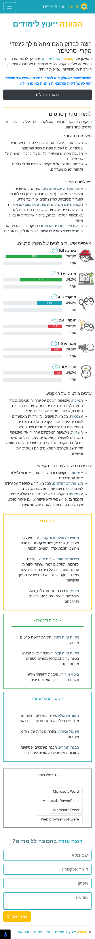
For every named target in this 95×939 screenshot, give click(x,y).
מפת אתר (23, 932)
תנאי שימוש (42, 932)
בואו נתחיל (48, 95)
